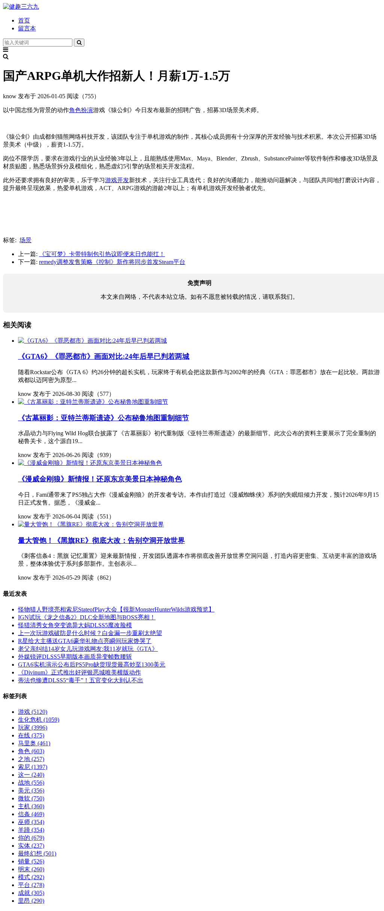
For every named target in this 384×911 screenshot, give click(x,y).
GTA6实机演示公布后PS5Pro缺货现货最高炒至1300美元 (91, 664)
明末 (31, 869)
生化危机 (38, 719)
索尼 (32, 767)
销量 (31, 861)
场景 (26, 240)
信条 (31, 814)
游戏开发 (117, 180)
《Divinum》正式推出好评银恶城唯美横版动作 (79, 672)
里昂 (31, 901)
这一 (31, 775)
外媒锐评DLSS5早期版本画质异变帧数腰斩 (75, 656)
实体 (31, 845)
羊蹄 (31, 830)
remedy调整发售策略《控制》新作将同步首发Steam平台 (112, 262)
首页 (24, 20)
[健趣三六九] (21, 6)
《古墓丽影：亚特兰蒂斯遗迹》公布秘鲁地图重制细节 (103, 418)
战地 (31, 782)
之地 (31, 759)
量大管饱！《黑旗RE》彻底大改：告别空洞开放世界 (101, 540)
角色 (31, 751)
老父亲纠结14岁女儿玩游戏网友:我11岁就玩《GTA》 (88, 649)
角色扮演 (81, 110)
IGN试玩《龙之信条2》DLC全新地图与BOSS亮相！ (87, 617)
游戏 (32, 712)
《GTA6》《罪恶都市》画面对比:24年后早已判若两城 (103, 356)
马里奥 (34, 743)
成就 (31, 893)
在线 (31, 735)
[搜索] (79, 42)
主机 (31, 806)
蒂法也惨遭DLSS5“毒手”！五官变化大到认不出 (80, 680)
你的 (31, 838)
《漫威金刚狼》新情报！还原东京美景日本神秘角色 (100, 479)
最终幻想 (37, 853)
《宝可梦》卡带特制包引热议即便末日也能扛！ (102, 254)
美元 (31, 790)
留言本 (27, 28)
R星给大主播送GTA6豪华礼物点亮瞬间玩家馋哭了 (85, 641)
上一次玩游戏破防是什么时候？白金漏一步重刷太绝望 (90, 633)
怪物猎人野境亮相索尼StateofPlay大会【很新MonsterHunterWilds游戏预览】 (116, 609)
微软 (31, 798)
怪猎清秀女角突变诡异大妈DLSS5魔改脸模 (75, 625)
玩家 (32, 727)
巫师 (31, 822)
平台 (31, 885)
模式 (31, 877)
